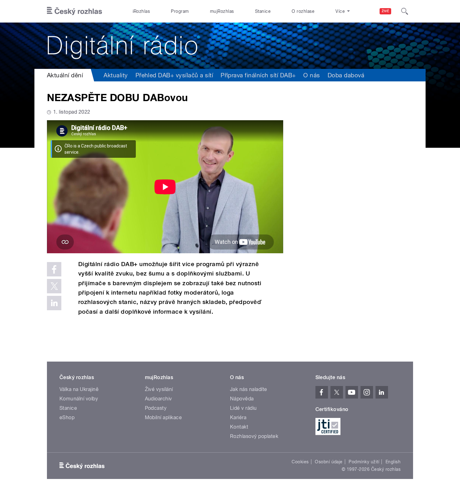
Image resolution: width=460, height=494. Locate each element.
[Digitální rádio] (230, 46)
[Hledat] (404, 11)
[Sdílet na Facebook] (54, 269)
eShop (66, 417)
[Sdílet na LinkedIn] (54, 303)
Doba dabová (346, 75)
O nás (311, 75)
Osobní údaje (329, 461)
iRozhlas (141, 11)
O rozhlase (303, 11)
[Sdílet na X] (54, 286)
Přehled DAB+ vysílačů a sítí (174, 75)
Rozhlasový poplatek (254, 436)
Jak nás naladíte (248, 389)
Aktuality (116, 75)
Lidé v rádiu (243, 408)
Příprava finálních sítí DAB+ (258, 75)
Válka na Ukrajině (79, 389)
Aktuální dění (65, 75)
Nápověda (242, 399)
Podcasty (156, 408)
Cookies (300, 461)
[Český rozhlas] (74, 11)
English (393, 461)
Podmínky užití (364, 461)
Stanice (263, 11)
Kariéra (238, 417)
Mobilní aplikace (163, 417)
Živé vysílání (159, 389)
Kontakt (239, 427)
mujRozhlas (222, 11)
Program (180, 11)
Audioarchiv (158, 399)
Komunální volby (78, 399)
